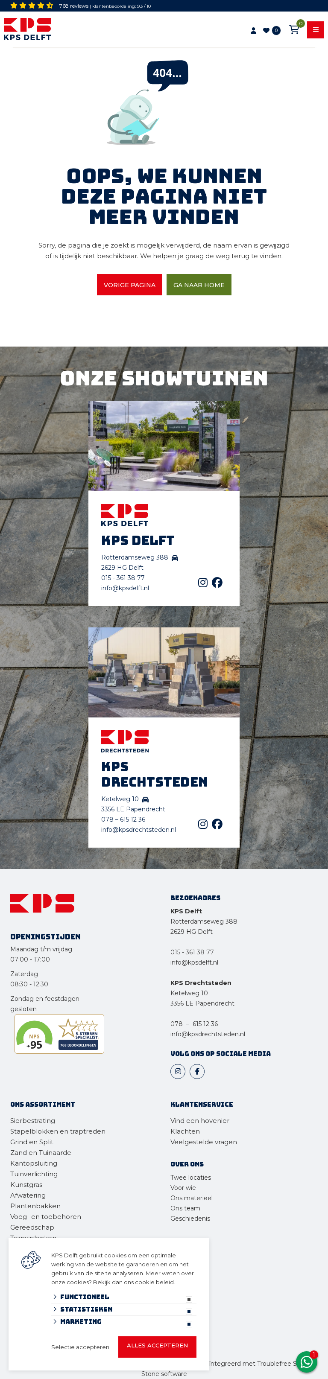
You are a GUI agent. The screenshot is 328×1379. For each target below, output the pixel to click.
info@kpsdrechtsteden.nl (138, 830)
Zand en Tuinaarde (40, 1153)
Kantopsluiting (34, 1163)
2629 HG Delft (191, 932)
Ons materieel (191, 1198)
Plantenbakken (35, 1206)
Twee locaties (190, 1177)
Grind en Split (31, 1142)
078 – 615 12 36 (123, 819)
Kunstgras (26, 1185)
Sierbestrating (32, 1121)
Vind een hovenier (199, 1121)
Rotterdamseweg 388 (203, 921)
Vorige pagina (129, 285)
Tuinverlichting (34, 1174)
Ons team (185, 1208)
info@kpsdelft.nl (125, 588)
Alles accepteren (157, 1345)
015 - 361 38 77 (123, 578)
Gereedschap (32, 1227)
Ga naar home (199, 285)
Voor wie (183, 1188)
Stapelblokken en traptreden (57, 1131)
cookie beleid (154, 1282)
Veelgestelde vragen (203, 1142)
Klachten (185, 1131)
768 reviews (73, 6)
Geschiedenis (190, 1218)
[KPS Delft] (67, 30)
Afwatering (28, 1195)
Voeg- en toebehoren (45, 1217)
